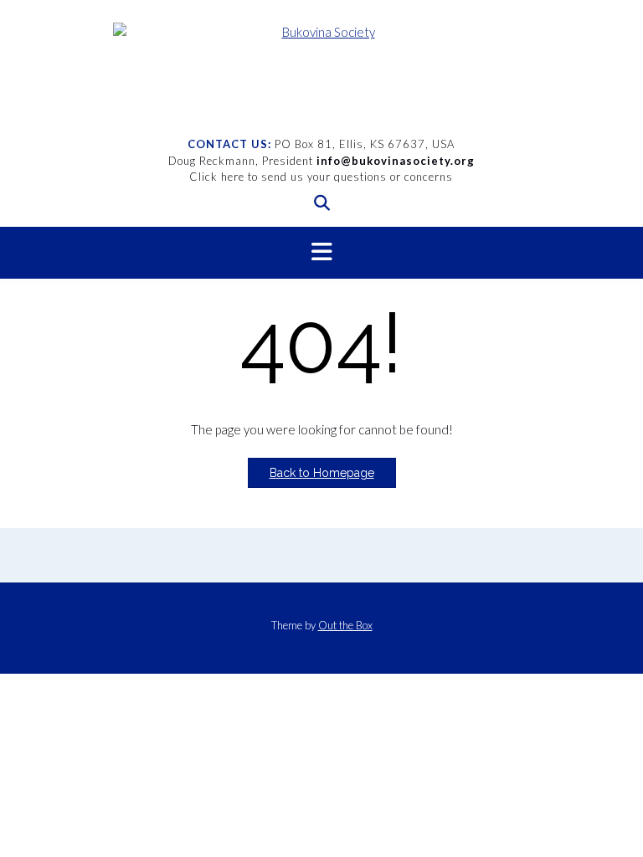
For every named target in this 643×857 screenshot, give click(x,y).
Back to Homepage (322, 473)
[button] (321, 253)
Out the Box (345, 625)
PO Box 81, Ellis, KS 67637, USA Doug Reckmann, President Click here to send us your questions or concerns (321, 160)
